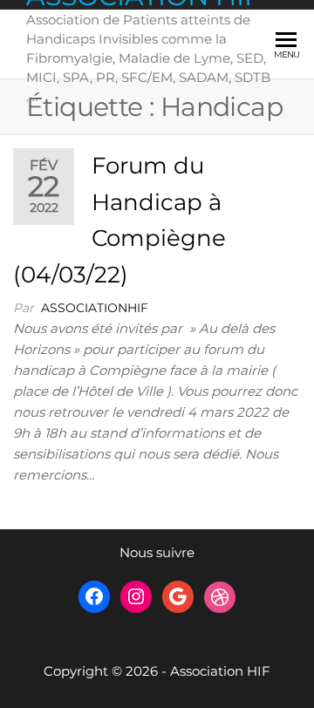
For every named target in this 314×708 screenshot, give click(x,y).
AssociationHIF (94, 308)
